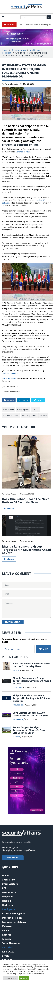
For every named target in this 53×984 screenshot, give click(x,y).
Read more (9, 508)
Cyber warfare (10, 883)
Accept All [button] (23, 978)
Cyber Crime (17, 687)
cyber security (8, 410)
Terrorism (6, 52)
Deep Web (7, 896)
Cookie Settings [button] (10, 978)
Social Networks (11, 943)
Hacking (16, 670)
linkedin (25, 400)
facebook (10, 400)
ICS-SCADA (8, 951)
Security (16, 737)
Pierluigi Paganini (11, 84)
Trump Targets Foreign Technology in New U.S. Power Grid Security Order (29, 730)
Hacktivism (8, 905)
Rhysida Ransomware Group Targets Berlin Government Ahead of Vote (26, 549)
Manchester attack (23, 152)
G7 (35, 410)
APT (4, 888)
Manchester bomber (10, 415)
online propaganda (29, 415)
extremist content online (20, 145)
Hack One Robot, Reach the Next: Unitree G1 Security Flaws (25, 500)
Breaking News (18, 50)
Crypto (6, 955)
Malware (7, 926)
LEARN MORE (12, 857)
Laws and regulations (14, 921)
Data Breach (18, 719)
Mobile (5, 930)
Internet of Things (12, 917)
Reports (6, 934)
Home (5, 50)
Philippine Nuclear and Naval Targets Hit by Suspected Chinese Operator (31, 698)
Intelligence (35, 50)
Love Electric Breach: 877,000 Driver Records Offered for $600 (30, 714)
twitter (40, 400)
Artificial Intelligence (13, 913)
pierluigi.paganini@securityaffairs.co (18, 850)
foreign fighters (23, 410)
